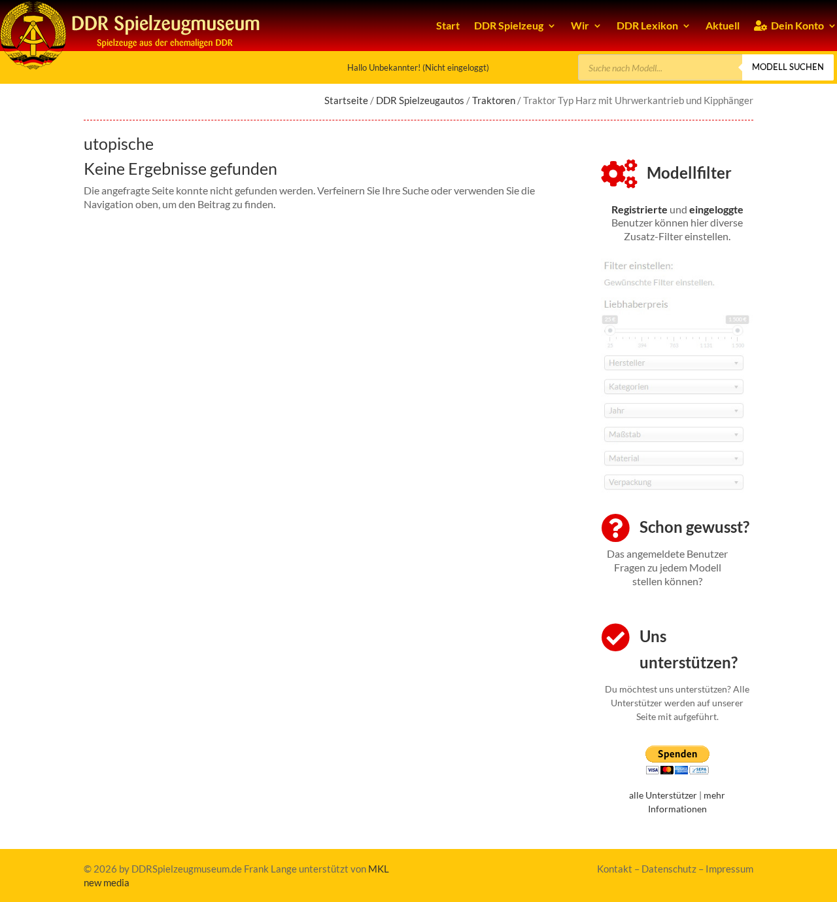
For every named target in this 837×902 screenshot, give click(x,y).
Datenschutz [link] (668, 869)
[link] (639, 209)
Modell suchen (788, 67)
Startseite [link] (346, 100)
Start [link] (448, 25)
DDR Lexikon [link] (647, 25)
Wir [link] (580, 25)
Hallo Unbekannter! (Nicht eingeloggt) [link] (418, 67)
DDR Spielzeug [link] (508, 25)
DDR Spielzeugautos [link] (420, 100)
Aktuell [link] (723, 25)
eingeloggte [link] (716, 209)
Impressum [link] (729, 869)
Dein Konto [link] (795, 25)
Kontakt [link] (614, 869)
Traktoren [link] (493, 100)
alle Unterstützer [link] (663, 795)
